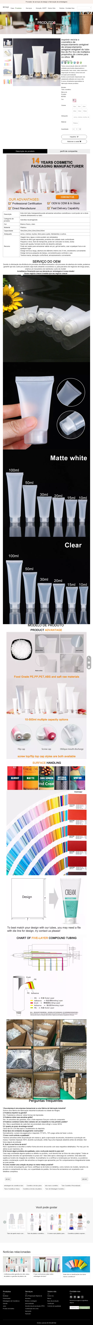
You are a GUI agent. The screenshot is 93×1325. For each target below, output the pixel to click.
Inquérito (73, 137)
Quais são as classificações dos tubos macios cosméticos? (74, 1275)
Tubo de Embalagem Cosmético (54, 1189)
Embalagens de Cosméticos (11, 1301)
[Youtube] (78, 1297)
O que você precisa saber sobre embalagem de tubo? (43, 1275)
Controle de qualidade (54, 1306)
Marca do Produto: (64, 93)
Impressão (28, 1311)
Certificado (50, 1303)
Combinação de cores (32, 1308)
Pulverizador (7, 1298)
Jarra (4, 1306)
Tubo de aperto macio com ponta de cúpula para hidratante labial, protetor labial (16, 1233)
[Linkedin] (74, 1297)
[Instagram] (82, 1297)
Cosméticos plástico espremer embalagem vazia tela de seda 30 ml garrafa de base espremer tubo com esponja (77, 1233)
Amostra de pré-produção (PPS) (35, 1306)
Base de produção (53, 1301)
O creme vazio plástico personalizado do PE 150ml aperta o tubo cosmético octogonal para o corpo (56, 1233)
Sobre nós (50, 1296)
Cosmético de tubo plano (34, 1185)
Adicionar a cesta (73, 141)
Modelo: (63, 87)
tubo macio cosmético (51, 1185)
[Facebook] (71, 1297)
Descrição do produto (25, 151)
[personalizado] (74, 100)
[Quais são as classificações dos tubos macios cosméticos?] (76, 1264)
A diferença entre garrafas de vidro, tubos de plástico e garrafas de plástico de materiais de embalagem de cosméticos (16, 1275)
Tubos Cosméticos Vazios (12, 1189)
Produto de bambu (8, 1308)
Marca (49, 1298)
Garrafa (5, 1303)
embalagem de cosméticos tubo (13, 1185)
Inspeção (28, 1313)
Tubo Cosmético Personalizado (70, 1185)
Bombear (5, 1296)
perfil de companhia (68, 151)
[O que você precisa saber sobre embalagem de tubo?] (46, 1264)
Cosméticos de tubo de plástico (32, 1189)
